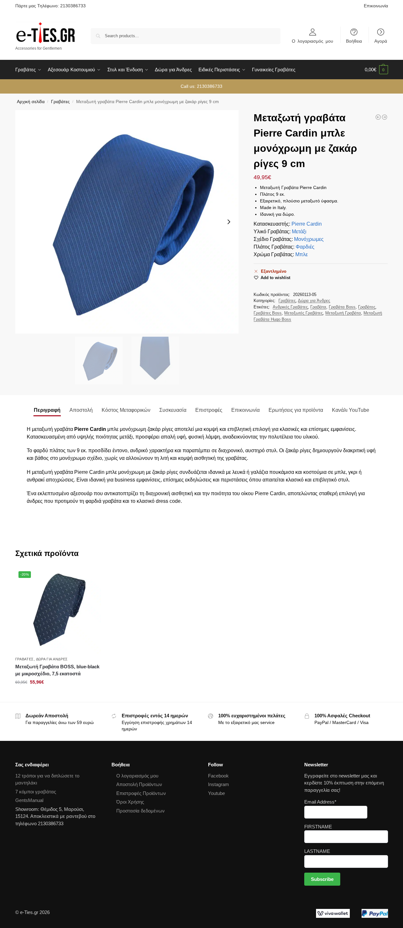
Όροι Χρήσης (130, 802)
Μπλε (301, 254)
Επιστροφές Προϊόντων (141, 793)
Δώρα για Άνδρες (314, 300)
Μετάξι (299, 231)
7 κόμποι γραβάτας (35, 791)
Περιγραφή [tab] (47, 410)
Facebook (218, 775)
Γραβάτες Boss (268, 313)
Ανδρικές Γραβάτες (290, 307)
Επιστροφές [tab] (208, 410)
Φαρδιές (305, 247)
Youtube (216, 793)
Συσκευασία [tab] (172, 410)
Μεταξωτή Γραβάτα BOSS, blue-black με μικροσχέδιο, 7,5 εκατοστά (57, 670)
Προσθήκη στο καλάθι (58, 695)
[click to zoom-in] (127, 222)
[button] (376, 69)
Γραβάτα (318, 307)
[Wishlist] (91, 577)
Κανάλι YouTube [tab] (350, 410)
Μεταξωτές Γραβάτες (303, 313)
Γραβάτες (60, 101)
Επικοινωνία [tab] (245, 410)
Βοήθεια (354, 41)
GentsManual (29, 800)
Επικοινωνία (376, 5)
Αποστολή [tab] (81, 410)
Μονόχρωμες (309, 239)
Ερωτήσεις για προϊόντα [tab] (296, 410)
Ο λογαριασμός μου (312, 41)
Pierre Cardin (306, 224)
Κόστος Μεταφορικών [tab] (126, 410)
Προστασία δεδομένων (140, 810)
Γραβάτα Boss (342, 307)
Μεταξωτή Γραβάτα (343, 313)
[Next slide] (228, 221)
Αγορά (380, 41)
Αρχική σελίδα (31, 101)
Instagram (218, 784)
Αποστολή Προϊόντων (139, 784)
